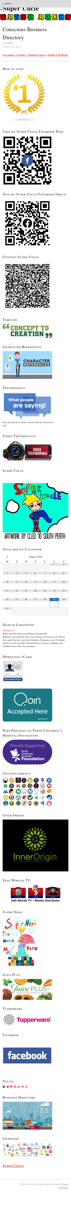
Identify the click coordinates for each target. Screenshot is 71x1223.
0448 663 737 (9, 630)
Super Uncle (13, 1165)
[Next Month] (63, 557)
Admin (63, 1187)
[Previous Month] (7, 557)
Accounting (9, 55)
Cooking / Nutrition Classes (31, 55)
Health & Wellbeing (58, 55)
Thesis (65, 1184)
